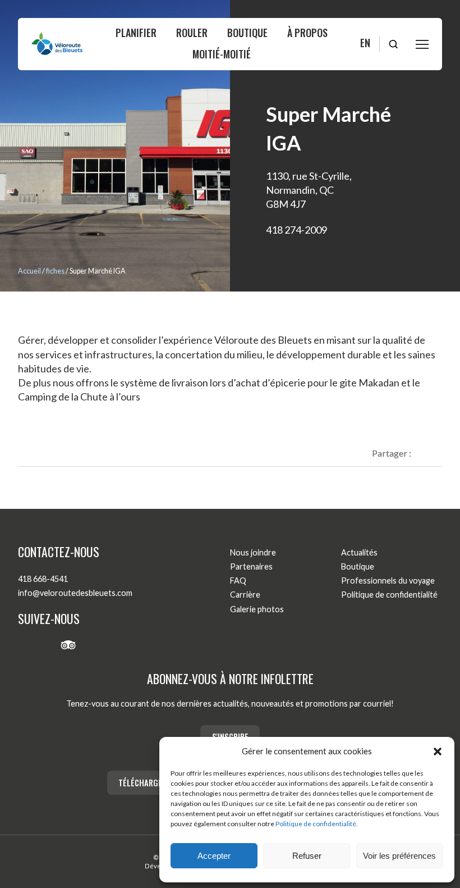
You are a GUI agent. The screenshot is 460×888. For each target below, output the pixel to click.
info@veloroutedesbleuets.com (75, 593)
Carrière (245, 594)
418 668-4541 (43, 579)
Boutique (247, 32)
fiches (55, 271)
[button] (437, 751)
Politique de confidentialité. (316, 823)
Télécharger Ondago (157, 783)
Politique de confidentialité (389, 594)
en (365, 42)
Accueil (29, 271)
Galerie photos (257, 609)
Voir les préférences (399, 855)
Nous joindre (253, 552)
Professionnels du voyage (388, 580)
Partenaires (251, 566)
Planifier (136, 32)
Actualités (359, 552)
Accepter (214, 855)
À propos (307, 32)
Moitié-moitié (221, 54)
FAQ (238, 580)
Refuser (306, 855)
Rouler (192, 32)
